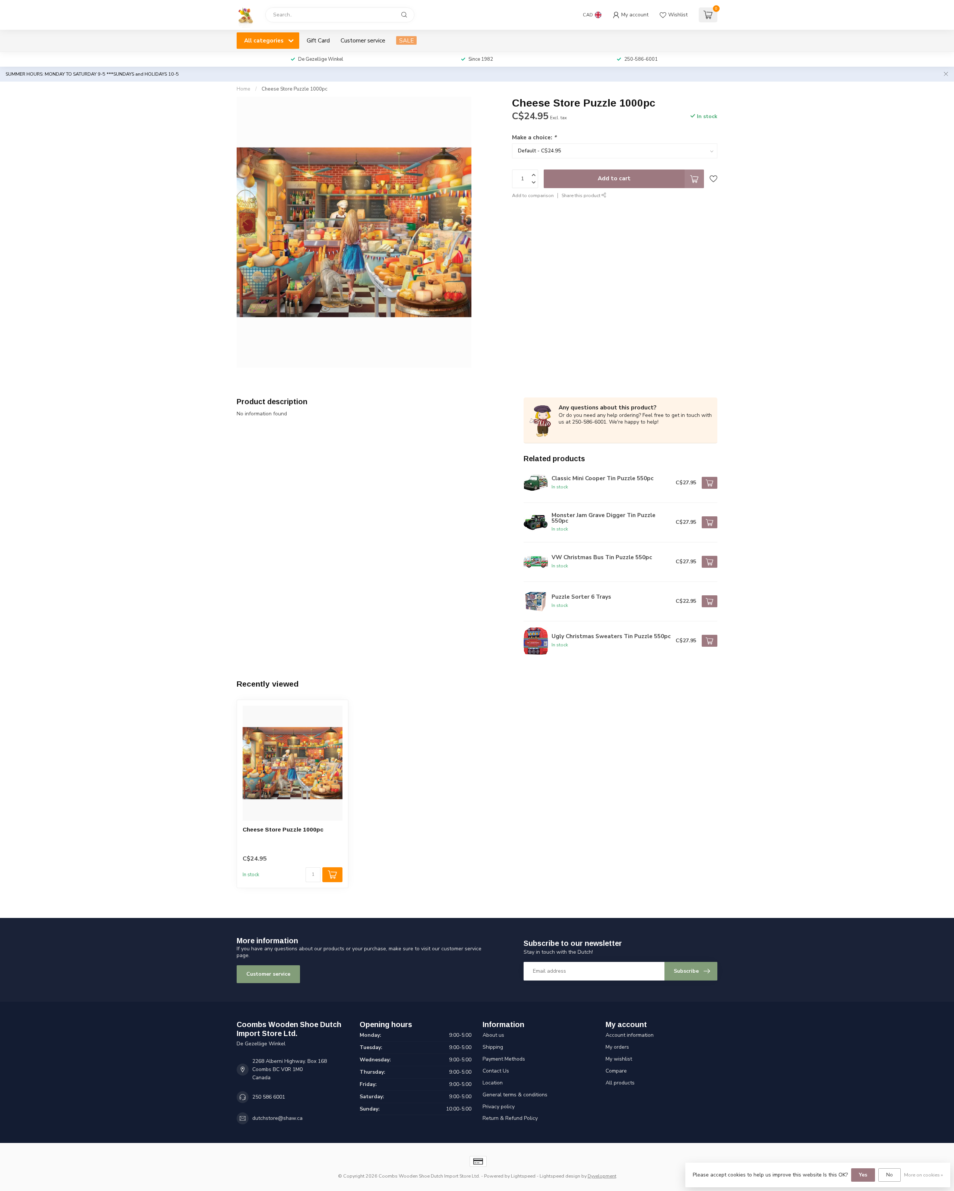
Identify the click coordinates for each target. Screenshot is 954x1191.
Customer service (363, 40)
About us (493, 1035)
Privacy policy (499, 1106)
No (889, 1174)
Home (243, 89)
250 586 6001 (268, 1096)
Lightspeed (523, 1176)
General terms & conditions (515, 1094)
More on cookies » (923, 1175)
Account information (630, 1035)
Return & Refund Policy (510, 1118)
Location (493, 1082)
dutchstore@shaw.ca (277, 1118)
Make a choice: (534, 137)
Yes (863, 1174)
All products (620, 1082)
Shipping (493, 1047)
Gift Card (318, 40)
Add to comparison (533, 195)
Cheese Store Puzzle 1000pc (294, 89)
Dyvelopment (602, 1176)
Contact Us (496, 1070)
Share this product (581, 195)
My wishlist (619, 1058)
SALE (406, 40)
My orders (617, 1047)
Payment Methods (504, 1058)
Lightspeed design (560, 1176)
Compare (616, 1070)
